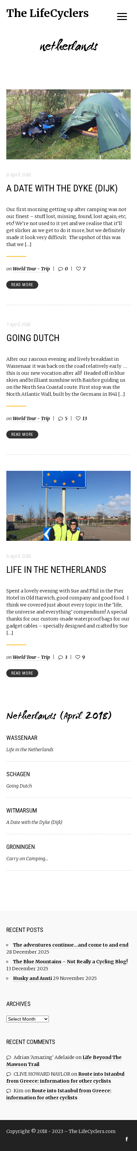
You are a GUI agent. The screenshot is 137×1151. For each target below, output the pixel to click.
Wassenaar (21, 737)
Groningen (20, 846)
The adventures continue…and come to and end (70, 945)
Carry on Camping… (27, 859)
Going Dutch (33, 337)
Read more (22, 284)
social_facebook (127, 1139)
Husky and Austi (32, 978)
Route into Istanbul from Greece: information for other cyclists (65, 1077)
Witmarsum (21, 810)
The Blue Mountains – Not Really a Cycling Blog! (70, 962)
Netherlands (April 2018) (59, 717)
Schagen (18, 774)
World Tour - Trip (31, 269)
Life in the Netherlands (56, 569)
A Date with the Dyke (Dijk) (62, 188)
